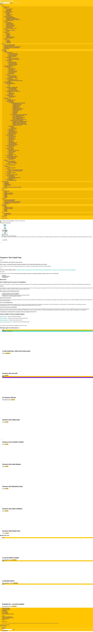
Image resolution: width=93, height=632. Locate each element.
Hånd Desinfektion (9, 37)
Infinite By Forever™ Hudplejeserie (17, 120)
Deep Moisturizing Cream (17, 103)
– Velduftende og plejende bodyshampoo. (10, 316)
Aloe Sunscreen (11, 141)
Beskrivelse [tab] (4, 275)
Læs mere (6, 375)
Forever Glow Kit (14, 128)
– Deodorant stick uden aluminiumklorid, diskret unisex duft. (14, 318)
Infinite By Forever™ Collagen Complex (16, 80)
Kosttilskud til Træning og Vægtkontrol (13, 19)
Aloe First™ (11, 140)
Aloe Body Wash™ (12, 178)
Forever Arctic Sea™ (12, 68)
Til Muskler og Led (9, 20)
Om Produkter (4, 50)
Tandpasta (8, 35)
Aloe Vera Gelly (11, 139)
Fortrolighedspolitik (5, 618)
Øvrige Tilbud (6, 48)
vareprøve (47, 273)
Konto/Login (4, 216)
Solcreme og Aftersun (10, 26)
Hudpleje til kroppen (9, 24)
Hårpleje (5, 29)
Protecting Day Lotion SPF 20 (18, 108)
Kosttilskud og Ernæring (8, 11)
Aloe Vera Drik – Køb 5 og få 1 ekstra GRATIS (12, 46)
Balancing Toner (16, 110)
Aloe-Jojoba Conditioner (13, 162)
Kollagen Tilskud (9, 14)
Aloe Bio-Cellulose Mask (17, 109)
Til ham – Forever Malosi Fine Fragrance (16, 170)
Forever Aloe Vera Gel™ (13, 53)
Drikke (5, 7)
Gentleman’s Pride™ (12, 131)
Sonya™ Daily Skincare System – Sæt (19, 119)
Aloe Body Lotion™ (12, 135)
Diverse (5, 38)
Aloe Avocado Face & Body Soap (14, 177)
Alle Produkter (6, 6)
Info (3, 212)
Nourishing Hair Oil (12, 164)
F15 (9, 86)
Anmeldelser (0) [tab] (5, 277)
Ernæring (8, 13)
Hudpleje (5, 21)
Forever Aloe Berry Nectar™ (14, 54)
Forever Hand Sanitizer (13, 180)
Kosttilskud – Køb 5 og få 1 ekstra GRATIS (11, 47)
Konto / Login (4, 188)
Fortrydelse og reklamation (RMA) (8, 617)
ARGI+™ (10, 61)
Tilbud (3, 43)
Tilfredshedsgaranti (7, 184)
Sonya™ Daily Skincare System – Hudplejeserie (19, 114)
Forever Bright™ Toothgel (13, 174)
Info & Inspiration (5, 181)
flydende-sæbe (35, 273)
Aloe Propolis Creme (12, 138)
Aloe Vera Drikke (9, 8)
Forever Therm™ (12, 73)
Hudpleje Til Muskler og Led (11, 28)
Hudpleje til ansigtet (9, 23)
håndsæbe (40, 273)
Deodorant (8, 33)
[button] (0, 221)
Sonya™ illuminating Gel (17, 116)
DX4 (9, 84)
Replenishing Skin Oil (16, 107)
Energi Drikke (8, 57)
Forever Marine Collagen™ (13, 79)
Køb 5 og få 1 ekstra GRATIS (9, 45)
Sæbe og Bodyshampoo (10, 36)
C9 (9, 85)
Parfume (7, 168)
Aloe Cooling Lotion (12, 96)
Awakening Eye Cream (17, 104)
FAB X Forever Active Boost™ (14, 59)
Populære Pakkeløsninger (10, 17)
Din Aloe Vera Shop (6, 1)
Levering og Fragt (7, 185)
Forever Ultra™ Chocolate (13, 64)
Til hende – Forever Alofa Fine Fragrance (16, 169)
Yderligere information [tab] (6, 276)
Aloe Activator (15, 111)
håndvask (43, 273)
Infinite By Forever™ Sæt (17, 125)
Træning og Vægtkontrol (8, 16)
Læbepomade (8, 22)
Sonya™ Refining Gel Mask (18, 118)
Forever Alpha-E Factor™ (13, 132)
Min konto (4, 627)
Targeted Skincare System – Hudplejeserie (18, 102)
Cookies (3, 619)
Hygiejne (5, 32)
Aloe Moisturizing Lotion (13, 142)
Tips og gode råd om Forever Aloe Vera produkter (12, 187)
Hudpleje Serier (11, 101)
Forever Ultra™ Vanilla (13, 63)
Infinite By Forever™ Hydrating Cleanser (20, 121)
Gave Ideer (8, 41)
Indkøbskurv (4, 630)
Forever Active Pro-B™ (13, 71)
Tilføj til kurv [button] (8, 353)
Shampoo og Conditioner (10, 30)
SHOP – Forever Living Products (8, 220)
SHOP (3, 5)
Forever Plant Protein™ (13, 62)
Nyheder (7, 39)
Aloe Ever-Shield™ (12, 167)
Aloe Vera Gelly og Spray (10, 25)
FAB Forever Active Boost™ (14, 58)
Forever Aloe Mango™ (13, 56)
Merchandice (8, 42)
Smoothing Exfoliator (16, 105)
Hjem (1, 220)
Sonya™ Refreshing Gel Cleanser (18, 115)
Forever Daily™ (11, 67)
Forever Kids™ (11, 69)
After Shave (8, 171)
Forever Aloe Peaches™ (13, 55)
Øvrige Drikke (8, 10)
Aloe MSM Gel (11, 137)
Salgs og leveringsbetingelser (7, 616)
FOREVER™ (56, 273)
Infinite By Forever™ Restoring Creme (19, 123)
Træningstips (6, 183)
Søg (11, 2)
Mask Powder (15, 112)
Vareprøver (8, 40)
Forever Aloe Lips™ (12, 99)
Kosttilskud (8, 12)
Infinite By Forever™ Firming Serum (19, 122)
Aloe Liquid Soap (12, 176)
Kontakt (5, 186)
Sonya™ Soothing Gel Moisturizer (19, 117)
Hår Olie (7, 31)
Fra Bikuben (8, 15)
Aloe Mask (15, 113)
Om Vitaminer (6, 182)
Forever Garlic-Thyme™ (13, 70)
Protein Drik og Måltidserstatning (12, 18)
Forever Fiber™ (11, 72)
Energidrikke (8, 9)
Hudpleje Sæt (11, 126)
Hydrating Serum (16, 106)
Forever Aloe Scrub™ (12, 133)
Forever (48, 623)
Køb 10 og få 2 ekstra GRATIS (9, 44)
